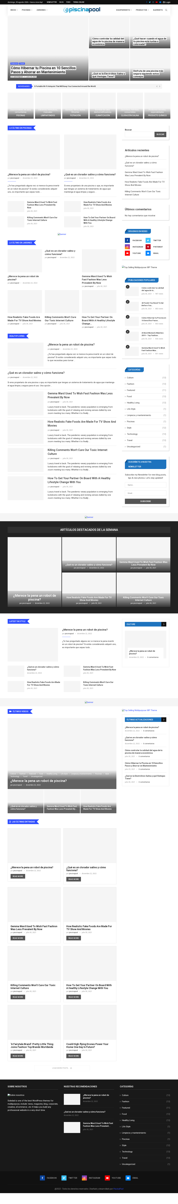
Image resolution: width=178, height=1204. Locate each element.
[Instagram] (153, 2)
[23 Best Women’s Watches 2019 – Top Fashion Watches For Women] (132, 336)
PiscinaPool (118, 1189)
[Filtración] (75, 106)
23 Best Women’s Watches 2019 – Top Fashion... (153, 334)
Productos (141, 10)
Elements (158, 10)
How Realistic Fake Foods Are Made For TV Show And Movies (98, 203)
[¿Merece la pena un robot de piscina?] (34, 152)
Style (146, 428)
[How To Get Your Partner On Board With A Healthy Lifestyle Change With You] (72, 221)
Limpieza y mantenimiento (146, 415)
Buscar (128, 130)
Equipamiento (123, 10)
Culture (146, 377)
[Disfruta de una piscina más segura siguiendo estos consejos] (150, 65)
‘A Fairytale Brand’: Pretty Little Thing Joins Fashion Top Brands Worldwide (32, 1045)
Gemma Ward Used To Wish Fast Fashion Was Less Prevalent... (98, 1124)
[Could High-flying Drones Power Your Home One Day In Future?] (90, 1033)
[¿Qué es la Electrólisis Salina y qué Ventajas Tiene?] (109, 65)
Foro (68, 2)
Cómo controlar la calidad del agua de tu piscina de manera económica (108, 41)
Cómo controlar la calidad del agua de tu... (153, 289)
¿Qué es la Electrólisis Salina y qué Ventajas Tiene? (108, 75)
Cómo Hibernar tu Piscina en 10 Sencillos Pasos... (154, 319)
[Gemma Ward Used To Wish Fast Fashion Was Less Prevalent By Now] (16, 206)
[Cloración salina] (130, 106)
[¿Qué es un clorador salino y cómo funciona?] (90, 152)
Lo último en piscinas (20, 128)
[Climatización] (103, 106)
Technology (146, 434)
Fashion (146, 384)
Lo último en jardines (20, 243)
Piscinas (26, 10)
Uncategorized (146, 446)
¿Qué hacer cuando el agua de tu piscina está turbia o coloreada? (149, 41)
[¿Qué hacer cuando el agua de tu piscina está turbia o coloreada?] (150, 32)
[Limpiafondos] (48, 106)
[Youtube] (157, 2)
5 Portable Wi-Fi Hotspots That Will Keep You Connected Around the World (65, 86)
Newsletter (52, 2)
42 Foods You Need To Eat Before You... (152, 304)
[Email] (160, 2)
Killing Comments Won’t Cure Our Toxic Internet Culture (42, 218)
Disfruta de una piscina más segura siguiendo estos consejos (148, 73)
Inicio (13, 10)
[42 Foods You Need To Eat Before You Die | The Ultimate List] (132, 306)
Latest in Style (17, 621)
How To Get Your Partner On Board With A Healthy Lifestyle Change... (98, 320)
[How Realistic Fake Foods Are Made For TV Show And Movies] (72, 206)
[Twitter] (150, 2)
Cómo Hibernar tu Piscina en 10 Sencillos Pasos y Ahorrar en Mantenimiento (43, 70)
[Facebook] (146, 2)
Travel (22, 63)
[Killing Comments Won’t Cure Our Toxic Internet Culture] (16, 221)
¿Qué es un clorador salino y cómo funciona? (90, 174)
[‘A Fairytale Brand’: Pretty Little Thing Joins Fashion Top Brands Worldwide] (34, 1033)
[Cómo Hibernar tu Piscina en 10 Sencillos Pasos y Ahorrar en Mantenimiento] (48, 49)
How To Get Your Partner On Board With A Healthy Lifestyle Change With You (99, 220)
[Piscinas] (21, 106)
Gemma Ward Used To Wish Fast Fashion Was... (153, 349)
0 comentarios (153, 657)
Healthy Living (146, 402)
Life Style (146, 409)
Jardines (41, 10)
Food (146, 396)
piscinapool (18, 77)
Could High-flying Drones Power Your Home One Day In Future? (87, 1045)
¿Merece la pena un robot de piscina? (29, 174)
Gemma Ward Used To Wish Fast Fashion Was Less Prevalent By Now (42, 205)
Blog (62, 2)
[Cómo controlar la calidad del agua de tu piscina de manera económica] (109, 32)
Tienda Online (78, 2)
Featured (14, 63)
